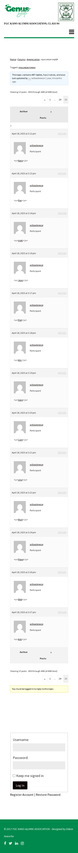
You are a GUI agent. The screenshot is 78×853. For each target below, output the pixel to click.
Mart (20, 519)
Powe (20, 559)
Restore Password (48, 795)
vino (20, 479)
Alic (20, 360)
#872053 (62, 412)
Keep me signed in (30, 775)
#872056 (62, 532)
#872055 (62, 492)
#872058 (62, 612)
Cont (20, 439)
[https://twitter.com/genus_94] (10, 843)
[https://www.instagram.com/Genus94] (22, 843)
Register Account (22, 795)
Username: (21, 739)
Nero (20, 160)
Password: (20, 757)
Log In (20, 785)
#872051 (62, 332)
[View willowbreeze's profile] (29, 78)
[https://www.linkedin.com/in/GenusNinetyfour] (16, 843)
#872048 (62, 213)
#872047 (62, 173)
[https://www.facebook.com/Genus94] (5, 843)
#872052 (62, 372)
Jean (20, 280)
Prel (20, 320)
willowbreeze (38, 78)
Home (13, 59)
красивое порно (27, 67)
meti (20, 240)
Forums (21, 59)
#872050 (62, 293)
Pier (20, 200)
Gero (20, 399)
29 (60, 99)
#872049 (62, 253)
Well (20, 599)
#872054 (62, 452)
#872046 (62, 133)
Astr (20, 639)
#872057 (62, 572)
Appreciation (33, 59)
